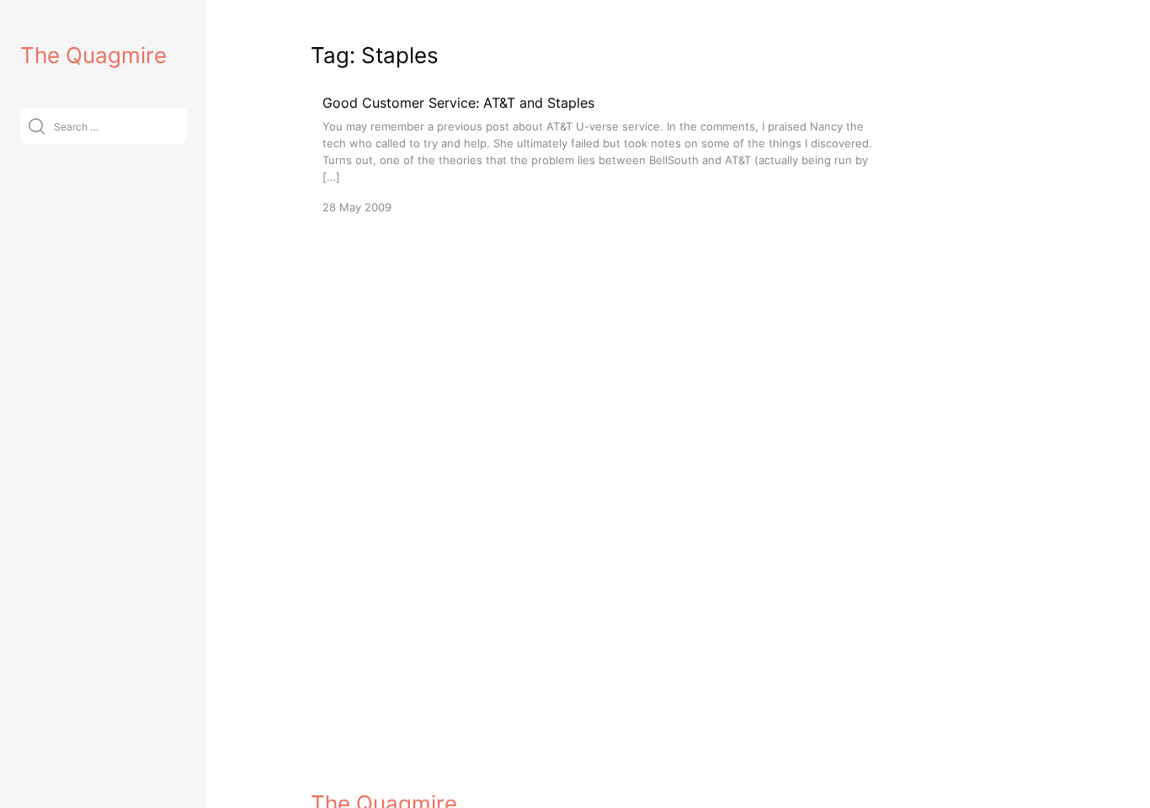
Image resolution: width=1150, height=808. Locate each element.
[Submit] (36, 126)
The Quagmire (93, 55)
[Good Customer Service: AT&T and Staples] (605, 153)
